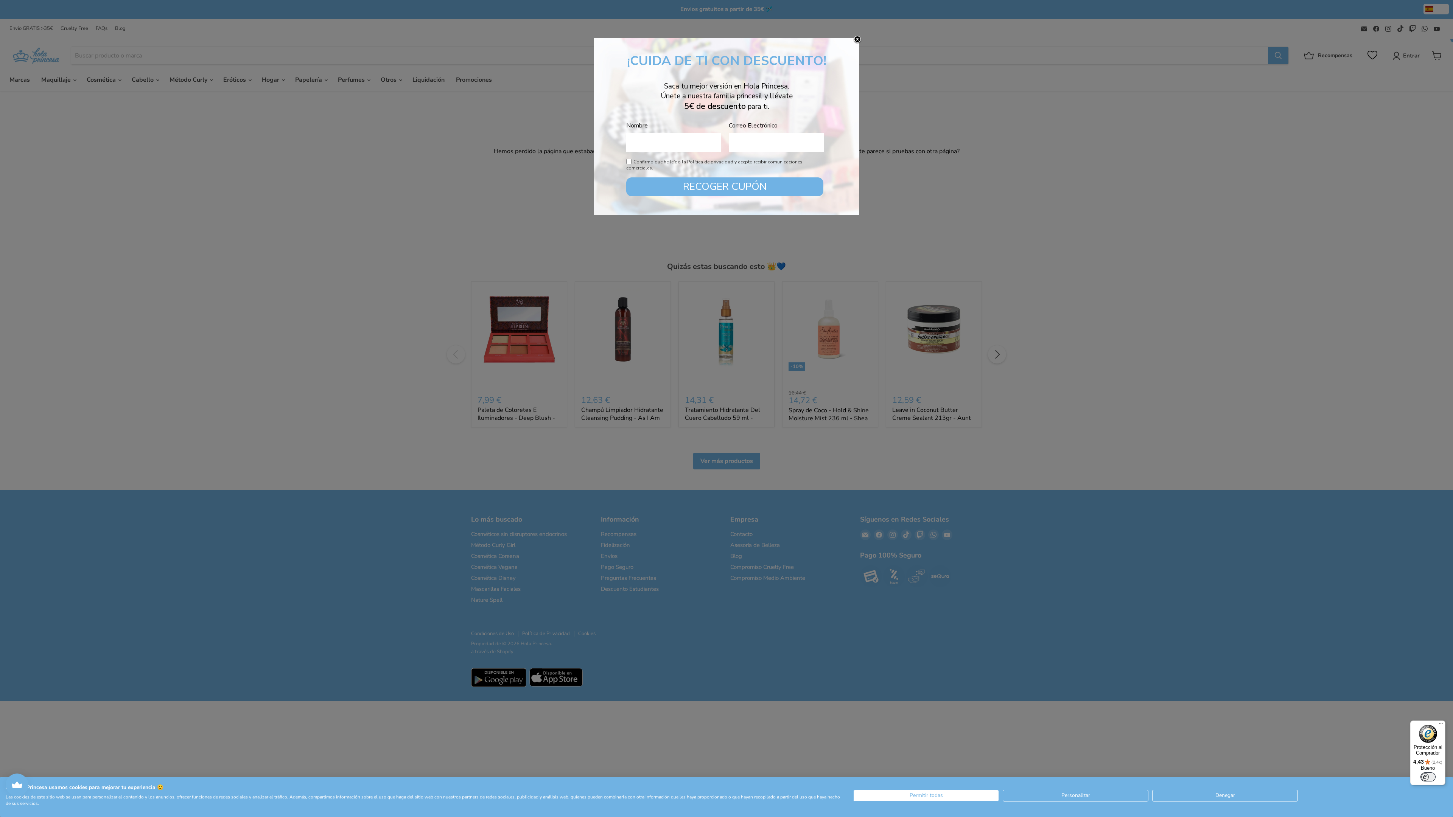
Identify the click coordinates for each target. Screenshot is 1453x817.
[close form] (857, 39)
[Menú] (1440, 725)
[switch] (1428, 776)
